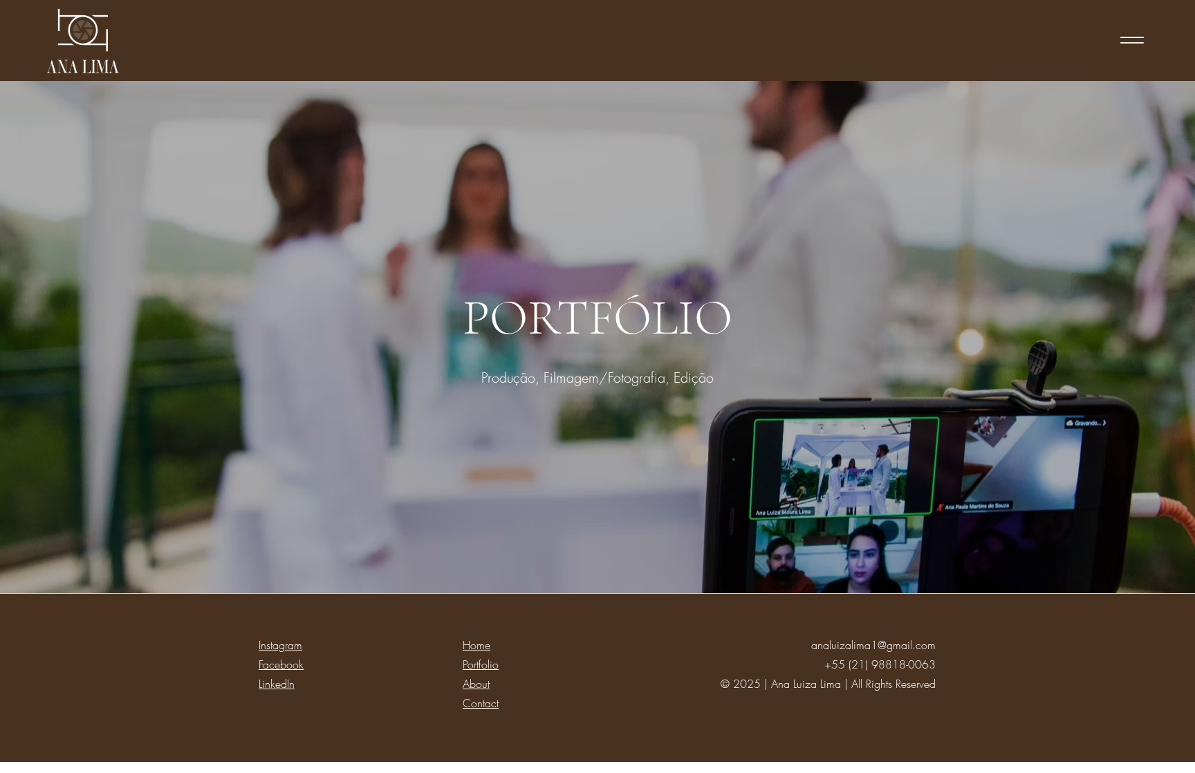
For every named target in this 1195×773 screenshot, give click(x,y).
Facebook (281, 664)
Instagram (280, 645)
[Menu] (1132, 40)
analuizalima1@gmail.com (873, 645)
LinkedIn (277, 683)
